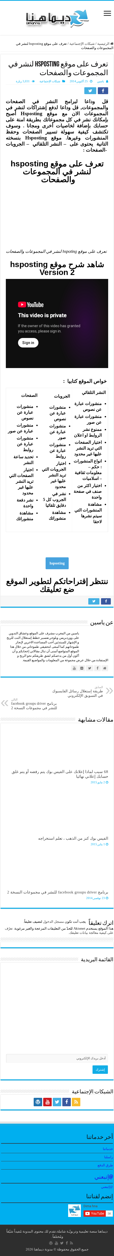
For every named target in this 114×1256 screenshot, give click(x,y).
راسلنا (108, 1157)
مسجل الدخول (53, 922)
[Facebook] (66, 1102)
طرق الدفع (105, 1165)
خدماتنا (108, 1149)
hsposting (57, 563)
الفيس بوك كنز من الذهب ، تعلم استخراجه (73, 838)
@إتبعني (103, 1177)
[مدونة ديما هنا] (57, 17)
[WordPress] (38, 1102)
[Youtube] (47, 1102)
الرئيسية (103, 44)
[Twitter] (57, 1102)
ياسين (100, 81)
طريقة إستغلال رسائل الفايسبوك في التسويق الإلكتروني (77, 691)
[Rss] (76, 1102)
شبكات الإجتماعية (82, 44)
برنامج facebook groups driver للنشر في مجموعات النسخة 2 (34, 704)
